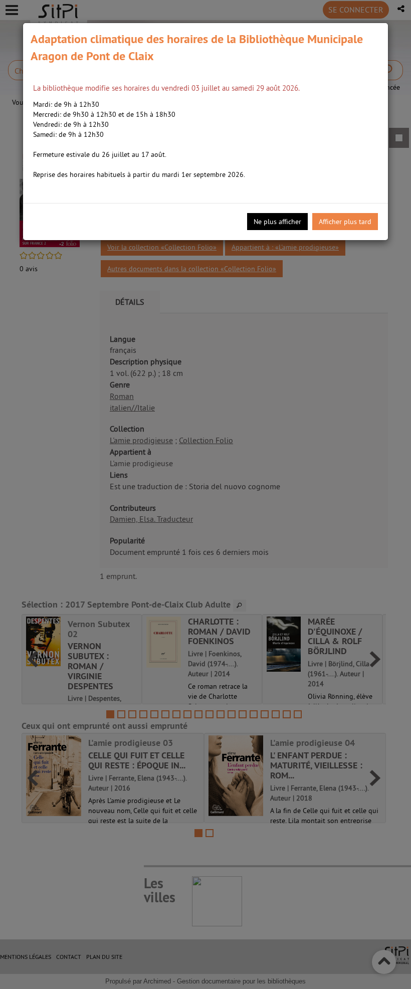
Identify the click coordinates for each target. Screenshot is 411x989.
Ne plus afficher (277, 221)
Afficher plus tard (345, 221)
